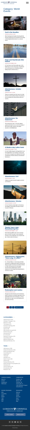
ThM (2, 398)
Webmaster (3, 383)
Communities (19, 377)
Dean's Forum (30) (7, 359)
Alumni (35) (6, 328)
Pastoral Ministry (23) (8, 362)
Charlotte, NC (19, 382)
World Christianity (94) (9, 351)
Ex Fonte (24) (6, 334)
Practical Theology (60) (9, 325)
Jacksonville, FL (19, 383)
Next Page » (19, 307)
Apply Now (9, 414)
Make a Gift (20, 414)
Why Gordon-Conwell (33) (9, 330)
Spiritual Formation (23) (9, 336)
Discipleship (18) (7, 368)
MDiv (2, 392)
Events (17, 399)
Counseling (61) (7, 353)
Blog (17, 401)
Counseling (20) (7, 337)
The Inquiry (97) (7, 324)
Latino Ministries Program (21, 385)
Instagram (12, 422)
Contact (3, 380)
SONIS (17, 395)
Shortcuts (18, 396)
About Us (3, 379)
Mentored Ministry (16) (9, 340)
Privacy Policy (15, 427)
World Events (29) (7, 331)
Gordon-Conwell (6, 377)
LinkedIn (18, 422)
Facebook (10, 422)
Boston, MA (18, 380)
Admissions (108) (7, 348)
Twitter (20, 422)
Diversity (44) (6, 327)
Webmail (18, 392)
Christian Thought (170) (9, 321)
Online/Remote (19, 386)
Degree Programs (6, 390)
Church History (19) (8, 366)
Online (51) (6, 354)
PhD (2, 401)
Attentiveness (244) (8, 319)
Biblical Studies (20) (8, 339)
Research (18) (6, 369)
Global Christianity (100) (9, 350)
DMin (2, 399)
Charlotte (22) (6, 365)
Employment (4, 382)
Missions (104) (7, 322)
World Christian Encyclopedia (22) (11, 363)
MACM (2, 396)
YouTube (15, 422)
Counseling (3, 393)
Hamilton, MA (19, 379)
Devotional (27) (7, 333)
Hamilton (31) (6, 357)
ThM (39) (5, 356)
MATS (2, 395)
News (17, 398)
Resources (19, 390)
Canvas (17, 393)
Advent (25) (6, 360)
